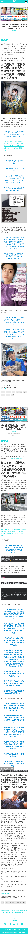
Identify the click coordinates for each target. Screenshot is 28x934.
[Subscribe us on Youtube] (18, 924)
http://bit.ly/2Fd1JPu (6, 388)
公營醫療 (8, 392)
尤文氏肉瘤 (19, 392)
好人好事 (12, 902)
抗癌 (25, 392)
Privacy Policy (20, 929)
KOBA (3, 392)
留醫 (13, 394)
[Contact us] (14, 924)
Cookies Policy (12, 929)
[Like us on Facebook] (5, 924)
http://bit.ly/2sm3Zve (6, 383)
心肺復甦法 (18, 902)
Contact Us (5, 929)
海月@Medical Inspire (15, 32)
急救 (24, 902)
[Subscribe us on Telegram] (22, 924)
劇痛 (14, 392)
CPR (7, 902)
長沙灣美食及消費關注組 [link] (15, 458)
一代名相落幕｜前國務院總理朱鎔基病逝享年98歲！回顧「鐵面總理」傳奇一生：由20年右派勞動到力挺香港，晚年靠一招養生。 (14, 146)
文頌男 (3, 394)
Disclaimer (14, 931)
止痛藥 (8, 394)
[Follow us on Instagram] (9, 924)
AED (2, 902)
